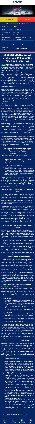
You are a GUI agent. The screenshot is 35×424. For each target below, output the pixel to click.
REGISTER (13, 422)
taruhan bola (9, 177)
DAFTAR (8, 19)
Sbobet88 (3, 64)
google (10, 353)
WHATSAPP (22, 423)
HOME (4, 422)
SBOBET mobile (8, 287)
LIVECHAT (30, 422)
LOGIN (26, 19)
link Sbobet (18, 259)
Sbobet (2, 194)
